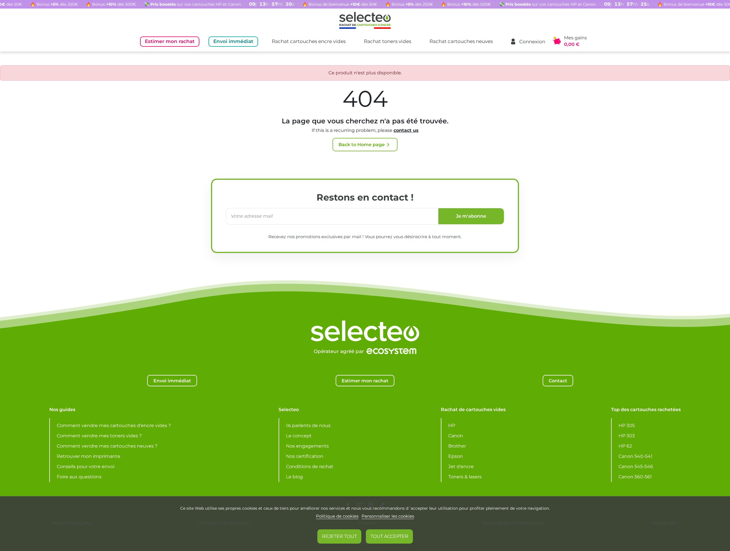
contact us (406, 130)
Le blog (294, 476)
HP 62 (625, 446)
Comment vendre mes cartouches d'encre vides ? (114, 425)
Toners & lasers (465, 476)
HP (451, 425)
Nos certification (304, 456)
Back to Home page (365, 144)
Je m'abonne (471, 216)
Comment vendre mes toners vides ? (99, 435)
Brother (457, 446)
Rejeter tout (339, 536)
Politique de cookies (337, 516)
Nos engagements (307, 446)
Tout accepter (389, 536)
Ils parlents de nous (308, 425)
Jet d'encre (461, 466)
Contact (558, 380)
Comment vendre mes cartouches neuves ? (107, 446)
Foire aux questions (79, 476)
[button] (527, 41)
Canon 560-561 (635, 476)
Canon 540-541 (635, 456)
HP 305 (627, 425)
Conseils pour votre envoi (85, 466)
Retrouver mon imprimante (88, 456)
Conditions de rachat (309, 466)
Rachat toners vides (387, 41)
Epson (455, 456)
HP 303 (627, 435)
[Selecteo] (365, 317)
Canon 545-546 (636, 466)
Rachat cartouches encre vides (309, 41)
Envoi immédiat (233, 41)
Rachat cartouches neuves (461, 41)
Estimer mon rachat (169, 41)
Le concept (299, 435)
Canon (455, 435)
